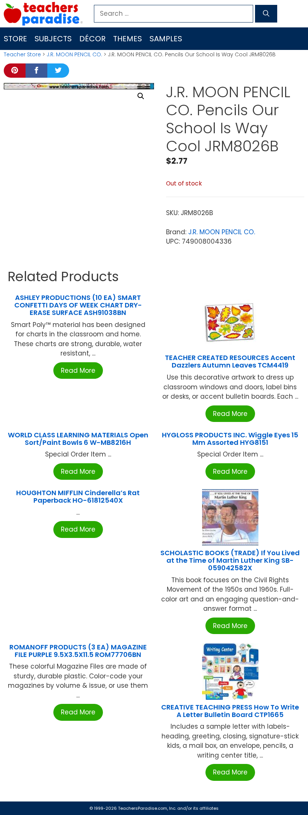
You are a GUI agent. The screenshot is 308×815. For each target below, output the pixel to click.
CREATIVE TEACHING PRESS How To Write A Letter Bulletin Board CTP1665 (230, 710)
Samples (165, 38)
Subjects (53, 38)
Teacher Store (22, 54)
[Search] (266, 14)
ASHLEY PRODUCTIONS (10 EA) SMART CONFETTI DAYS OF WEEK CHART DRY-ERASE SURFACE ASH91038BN (78, 305)
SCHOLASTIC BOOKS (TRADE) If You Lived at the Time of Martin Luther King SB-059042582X (230, 560)
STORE (15, 38)
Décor (92, 38)
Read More (78, 370)
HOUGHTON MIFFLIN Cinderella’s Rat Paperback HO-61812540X (78, 496)
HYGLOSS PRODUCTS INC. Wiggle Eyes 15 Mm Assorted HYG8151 (230, 438)
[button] (141, 96)
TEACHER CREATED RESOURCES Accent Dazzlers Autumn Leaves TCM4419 (230, 361)
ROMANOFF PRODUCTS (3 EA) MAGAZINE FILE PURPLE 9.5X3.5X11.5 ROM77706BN (78, 650)
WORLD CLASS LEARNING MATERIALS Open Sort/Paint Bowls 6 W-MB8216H (78, 438)
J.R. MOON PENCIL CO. (74, 54)
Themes (127, 38)
